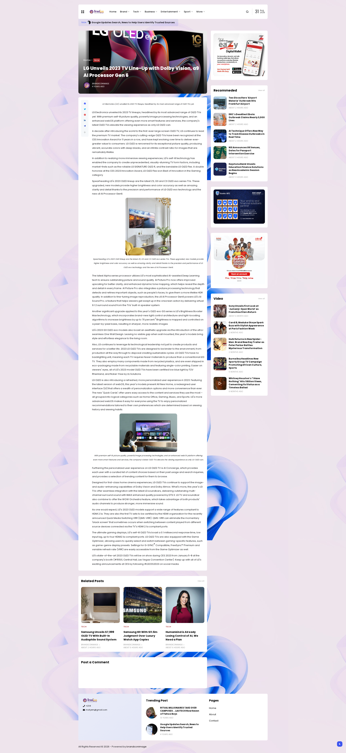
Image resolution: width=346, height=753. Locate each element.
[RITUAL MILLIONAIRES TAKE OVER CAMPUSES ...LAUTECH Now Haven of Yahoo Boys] (152, 713)
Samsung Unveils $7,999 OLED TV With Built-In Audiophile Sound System (98, 635)
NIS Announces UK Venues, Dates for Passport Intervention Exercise (244, 150)
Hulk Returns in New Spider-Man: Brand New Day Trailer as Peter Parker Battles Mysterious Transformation (246, 344)
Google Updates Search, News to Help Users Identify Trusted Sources (133, 22)
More (199, 11)
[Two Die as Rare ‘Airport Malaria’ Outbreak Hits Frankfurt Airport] (220, 102)
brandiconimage (137, 746)
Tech (136, 11)
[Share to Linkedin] (85, 120)
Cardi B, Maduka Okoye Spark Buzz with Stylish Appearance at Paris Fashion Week (246, 325)
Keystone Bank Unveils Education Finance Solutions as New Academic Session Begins (246, 169)
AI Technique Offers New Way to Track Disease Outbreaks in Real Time (247, 133)
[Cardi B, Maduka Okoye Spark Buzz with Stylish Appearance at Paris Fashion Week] (220, 327)
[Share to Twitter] (85, 109)
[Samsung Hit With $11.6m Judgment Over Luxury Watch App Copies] (142, 605)
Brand (123, 11)
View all (201, 581)
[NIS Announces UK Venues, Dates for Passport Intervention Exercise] (220, 152)
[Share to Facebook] (85, 104)
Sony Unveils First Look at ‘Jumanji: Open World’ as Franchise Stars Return (244, 309)
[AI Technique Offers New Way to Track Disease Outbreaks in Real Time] (220, 135)
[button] (85, 132)
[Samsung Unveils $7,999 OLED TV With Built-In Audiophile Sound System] (100, 605)
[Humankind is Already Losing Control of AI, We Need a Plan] (185, 605)
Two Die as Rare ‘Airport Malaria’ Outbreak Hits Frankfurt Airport (243, 100)
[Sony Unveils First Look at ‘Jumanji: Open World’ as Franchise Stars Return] (220, 311)
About (212, 714)
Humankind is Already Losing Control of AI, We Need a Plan (182, 635)
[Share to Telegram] (85, 126)
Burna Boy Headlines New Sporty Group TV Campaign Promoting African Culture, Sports (245, 363)
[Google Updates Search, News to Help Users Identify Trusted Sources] (89, 22)
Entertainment (169, 11)
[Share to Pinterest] (85, 115)
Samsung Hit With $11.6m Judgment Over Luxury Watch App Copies (140, 635)
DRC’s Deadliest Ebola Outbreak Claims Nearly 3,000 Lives (247, 117)
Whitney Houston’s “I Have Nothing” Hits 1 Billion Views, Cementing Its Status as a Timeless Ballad (245, 383)
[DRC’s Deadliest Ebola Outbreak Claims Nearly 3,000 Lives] (220, 119)
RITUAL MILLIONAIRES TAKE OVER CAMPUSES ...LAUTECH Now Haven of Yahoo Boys (179, 710)
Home (112, 11)
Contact (213, 720)
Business (150, 11)
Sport (187, 11)
